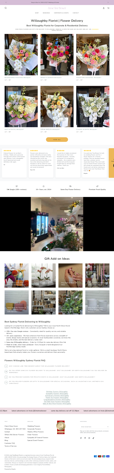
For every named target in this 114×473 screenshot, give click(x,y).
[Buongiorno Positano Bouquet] (21, 54)
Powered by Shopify (10, 469)
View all (57, 139)
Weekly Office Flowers (35, 432)
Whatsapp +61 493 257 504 (15, 429)
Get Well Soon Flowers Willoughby (57, 402)
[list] (57, 188)
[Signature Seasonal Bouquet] (92, 54)
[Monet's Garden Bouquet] (57, 54)
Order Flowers (32, 435)
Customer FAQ (10, 443)
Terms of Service (11, 446)
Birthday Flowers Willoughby (57, 392)
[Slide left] (6, 2)
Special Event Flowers (35, 440)
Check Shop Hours (11, 426)
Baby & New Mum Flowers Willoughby (57, 404)
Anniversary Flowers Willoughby (57, 396)
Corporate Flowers (34, 429)
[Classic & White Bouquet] (92, 106)
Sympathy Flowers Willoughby (57, 394)
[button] (5, 8)
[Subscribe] (108, 427)
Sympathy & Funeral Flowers (37, 438)
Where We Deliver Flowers (14, 435)
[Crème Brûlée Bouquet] (57, 106)
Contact (7, 432)
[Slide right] (107, 2)
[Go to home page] (57, 8)
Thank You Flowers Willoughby (57, 398)
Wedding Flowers (33, 426)
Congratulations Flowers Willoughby (57, 400)
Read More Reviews (66, 165)
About (7, 438)
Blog (6, 440)
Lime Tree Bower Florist (15, 455)
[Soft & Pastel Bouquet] (21, 106)
